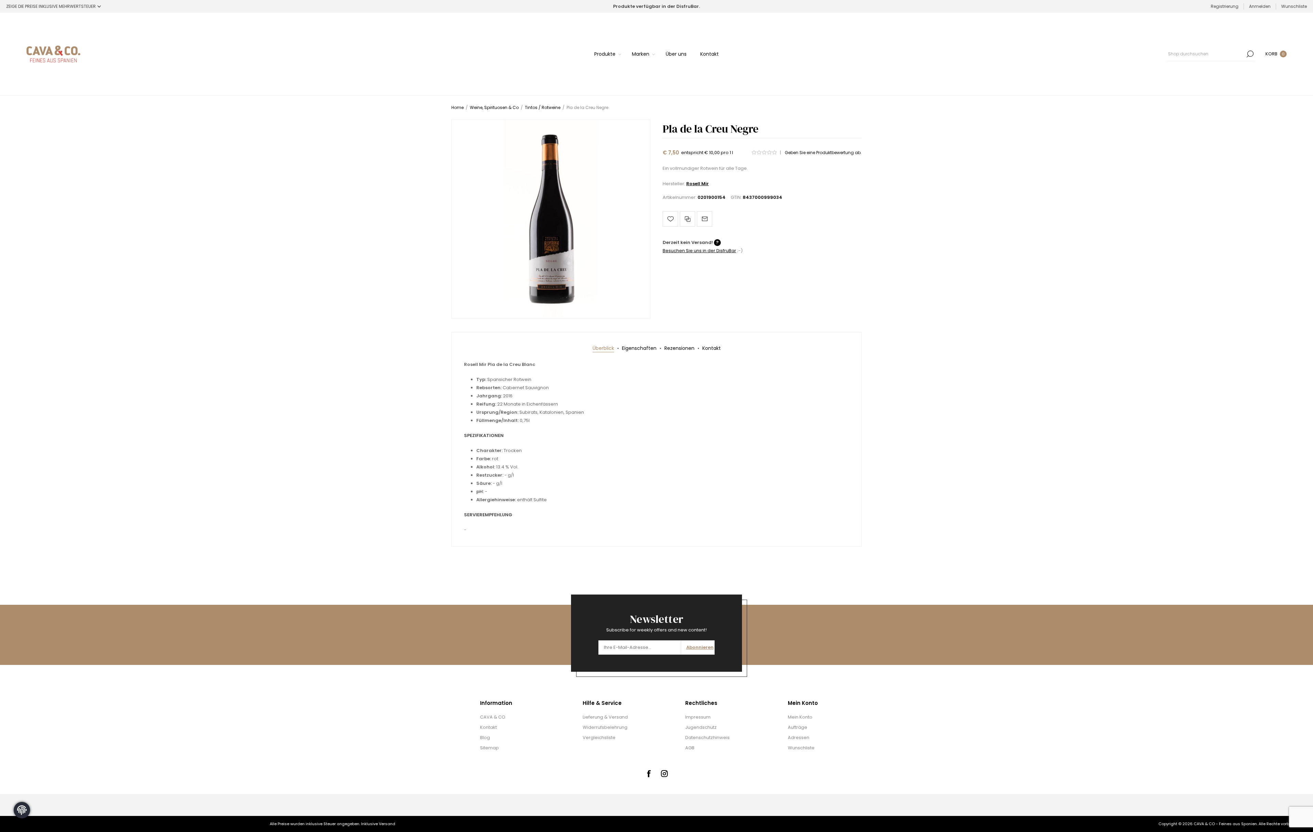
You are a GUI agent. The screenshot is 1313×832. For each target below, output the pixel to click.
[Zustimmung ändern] (22, 810)
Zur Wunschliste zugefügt (670, 219)
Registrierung (1224, 6)
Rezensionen (679, 348)
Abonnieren (700, 647)
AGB (689, 748)
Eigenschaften (639, 348)
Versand (387, 824)
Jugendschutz (701, 727)
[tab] (603, 348)
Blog (485, 737)
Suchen (1250, 54)
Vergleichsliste (599, 737)
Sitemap (489, 748)
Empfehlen (704, 219)
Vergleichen (687, 219)
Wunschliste (801, 748)
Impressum (698, 717)
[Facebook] (648, 773)
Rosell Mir (697, 183)
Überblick (603, 348)
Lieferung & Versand (605, 717)
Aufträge (797, 727)
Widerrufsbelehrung (605, 727)
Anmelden (1260, 6)
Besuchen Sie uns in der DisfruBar (699, 250)
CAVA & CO (492, 717)
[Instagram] (664, 773)
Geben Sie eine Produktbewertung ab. (823, 152)
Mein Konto (800, 717)
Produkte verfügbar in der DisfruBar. (656, 6)
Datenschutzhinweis (707, 737)
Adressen (798, 737)
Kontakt (711, 348)
